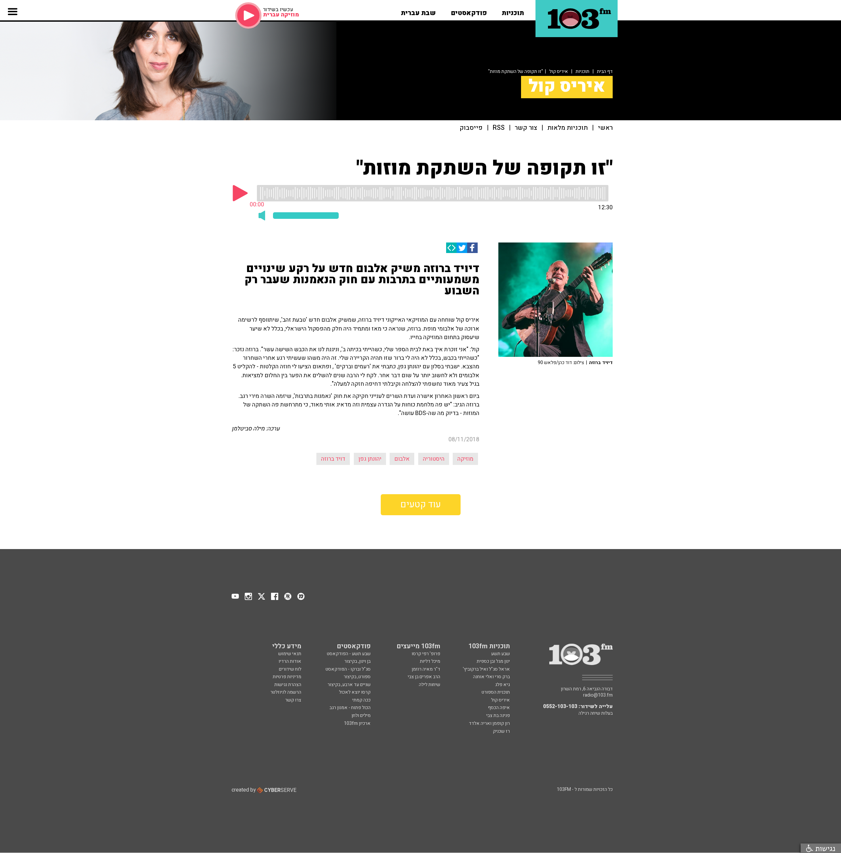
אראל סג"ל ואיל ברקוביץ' (486, 669)
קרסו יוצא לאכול (355, 692)
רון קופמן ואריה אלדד (489, 723)
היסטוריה (433, 459)
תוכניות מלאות (567, 128)
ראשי (605, 128)
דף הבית (605, 71)
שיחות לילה (429, 684)
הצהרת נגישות (287, 684)
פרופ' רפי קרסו (426, 653)
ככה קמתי (361, 700)
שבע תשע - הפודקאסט (349, 653)
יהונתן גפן (369, 459)
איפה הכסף (499, 707)
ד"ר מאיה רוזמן (426, 669)
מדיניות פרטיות (287, 676)
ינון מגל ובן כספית (493, 661)
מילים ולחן (361, 715)
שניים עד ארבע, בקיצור (349, 684)
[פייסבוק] (472, 247)
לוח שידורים (290, 669)
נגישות (824, 848)
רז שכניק (501, 731)
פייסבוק (471, 128)
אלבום (402, 459)
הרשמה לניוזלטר (285, 692)
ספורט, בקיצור (357, 676)
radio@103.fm (598, 695)
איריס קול (558, 71)
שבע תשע (500, 653)
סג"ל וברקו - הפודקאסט (348, 669)
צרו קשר (293, 700)
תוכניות (582, 71)
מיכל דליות (430, 661)
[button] (513, 11)
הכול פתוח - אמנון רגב (350, 707)
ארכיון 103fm (357, 723)
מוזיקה (465, 459)
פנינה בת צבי (498, 715)
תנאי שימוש (289, 653)
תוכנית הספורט (496, 692)
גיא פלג (502, 684)
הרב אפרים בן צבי (424, 676)
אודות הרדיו (290, 661)
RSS (499, 128)
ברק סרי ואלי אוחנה (491, 676)
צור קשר (526, 128)
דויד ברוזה (333, 459)
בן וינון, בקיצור (357, 661)
